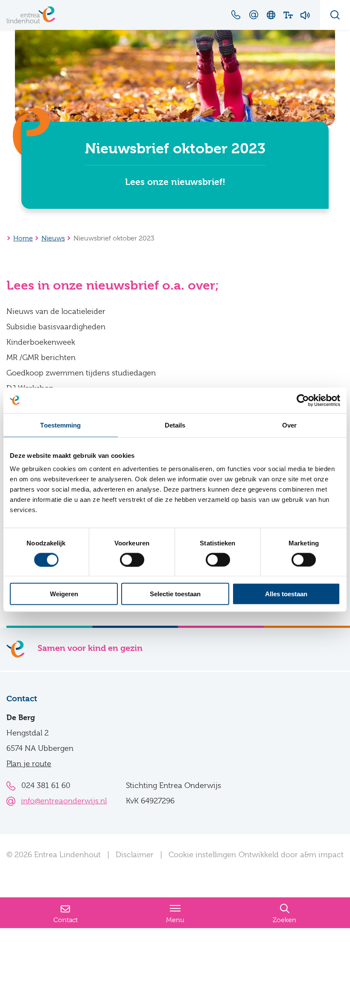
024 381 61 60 (45, 785)
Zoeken (284, 920)
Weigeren (64, 594)
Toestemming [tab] (60, 424)
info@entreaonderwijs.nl (64, 801)
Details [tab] (175, 424)
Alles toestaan (286, 594)
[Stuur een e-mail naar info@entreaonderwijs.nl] (253, 14)
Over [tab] (289, 424)
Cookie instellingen (202, 854)
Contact (65, 920)
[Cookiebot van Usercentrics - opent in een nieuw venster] (302, 400)
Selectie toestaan (175, 594)
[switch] (132, 559)
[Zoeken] (335, 15)
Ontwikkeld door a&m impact (291, 854)
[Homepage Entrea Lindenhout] (31, 15)
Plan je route (28, 763)
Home (23, 238)
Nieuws (53, 238)
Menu (175, 920)
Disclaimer (135, 854)
